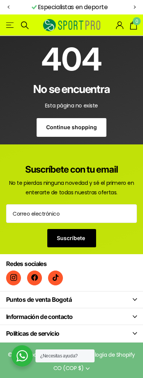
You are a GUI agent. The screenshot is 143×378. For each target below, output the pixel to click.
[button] (8, 7)
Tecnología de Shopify (107, 355)
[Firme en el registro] (120, 25)
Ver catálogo (10, 25)
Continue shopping (71, 127)
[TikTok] (55, 278)
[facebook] (34, 278)
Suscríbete (72, 238)
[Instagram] (13, 278)
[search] (25, 25)
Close (71, 300)
